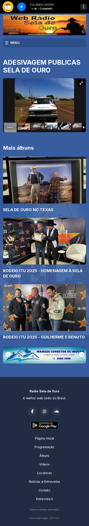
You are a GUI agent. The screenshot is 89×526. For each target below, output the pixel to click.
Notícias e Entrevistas (44, 481)
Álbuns (44, 455)
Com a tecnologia (38, 518)
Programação (44, 447)
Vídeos (44, 464)
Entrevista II (44, 499)
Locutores (44, 473)
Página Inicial (44, 438)
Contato (44, 490)
